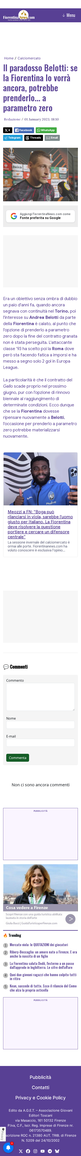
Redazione (12, 119)
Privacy (2, 1135)
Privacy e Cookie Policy (40, 1097)
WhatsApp (48, 130)
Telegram (14, 137)
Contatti (40, 1087)
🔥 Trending (12, 935)
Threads (35, 137)
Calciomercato (29, 58)
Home (9, 58)
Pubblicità (40, 1077)
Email (54, 137)
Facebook (25, 130)
